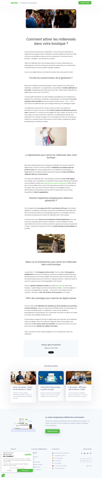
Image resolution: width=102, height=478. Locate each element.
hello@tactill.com (35, 467)
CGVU (32, 459)
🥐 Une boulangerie (57, 458)
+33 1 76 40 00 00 (36, 469)
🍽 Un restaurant (56, 463)
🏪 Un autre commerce (58, 468)
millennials (61, 285)
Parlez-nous (85, 460)
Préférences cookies (36, 464)
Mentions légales (36, 462)
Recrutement (34, 457)
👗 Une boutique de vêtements (60, 453)
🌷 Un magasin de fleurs (58, 455)
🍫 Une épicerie (56, 460)
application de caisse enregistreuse (56, 183)
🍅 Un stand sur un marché (59, 465)
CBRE (67, 101)
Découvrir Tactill (85, 2)
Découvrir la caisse (52, 431)
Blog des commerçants (39, 449)
